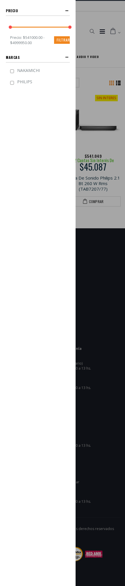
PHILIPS (24, 81)
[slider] (10, 27)
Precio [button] (12, 10)
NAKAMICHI (28, 70)
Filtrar (63, 39)
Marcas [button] (13, 57)
